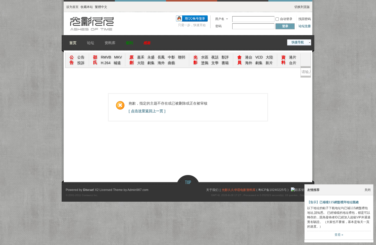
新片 (269, 63)
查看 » (339, 235)
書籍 (225, 63)
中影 (171, 57)
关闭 (367, 190)
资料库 (110, 42)
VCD (259, 57)
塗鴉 (204, 63)
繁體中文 (101, 6)
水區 (204, 57)
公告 (80, 57)
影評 (225, 57)
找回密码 (304, 19)
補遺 (117, 63)
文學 (214, 63)
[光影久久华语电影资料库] (92, 32)
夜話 (214, 57)
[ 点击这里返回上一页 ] (147, 111)
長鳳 (161, 57)
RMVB (106, 57)
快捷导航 (298, 42)
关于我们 (212, 190)
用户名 (219, 19)
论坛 (90, 42)
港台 (248, 57)
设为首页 (72, 6)
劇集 (150, 63)
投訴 (80, 63)
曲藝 (171, 63)
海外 (161, 63)
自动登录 (286, 19)
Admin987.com (137, 190)
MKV (118, 57)
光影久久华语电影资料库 (239, 190)
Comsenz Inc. (90, 195)
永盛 (150, 57)
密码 (218, 26)
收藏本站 (87, 6)
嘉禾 (140, 57)
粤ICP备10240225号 (272, 190)
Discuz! (88, 190)
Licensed (105, 190)
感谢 (147, 42)
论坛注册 (304, 26)
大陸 (140, 63)
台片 (292, 63)
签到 (129, 42)
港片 (292, 57)
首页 (72, 42)
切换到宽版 (302, 6)
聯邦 (181, 57)
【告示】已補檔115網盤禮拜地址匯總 (333, 202)
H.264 (105, 63)
